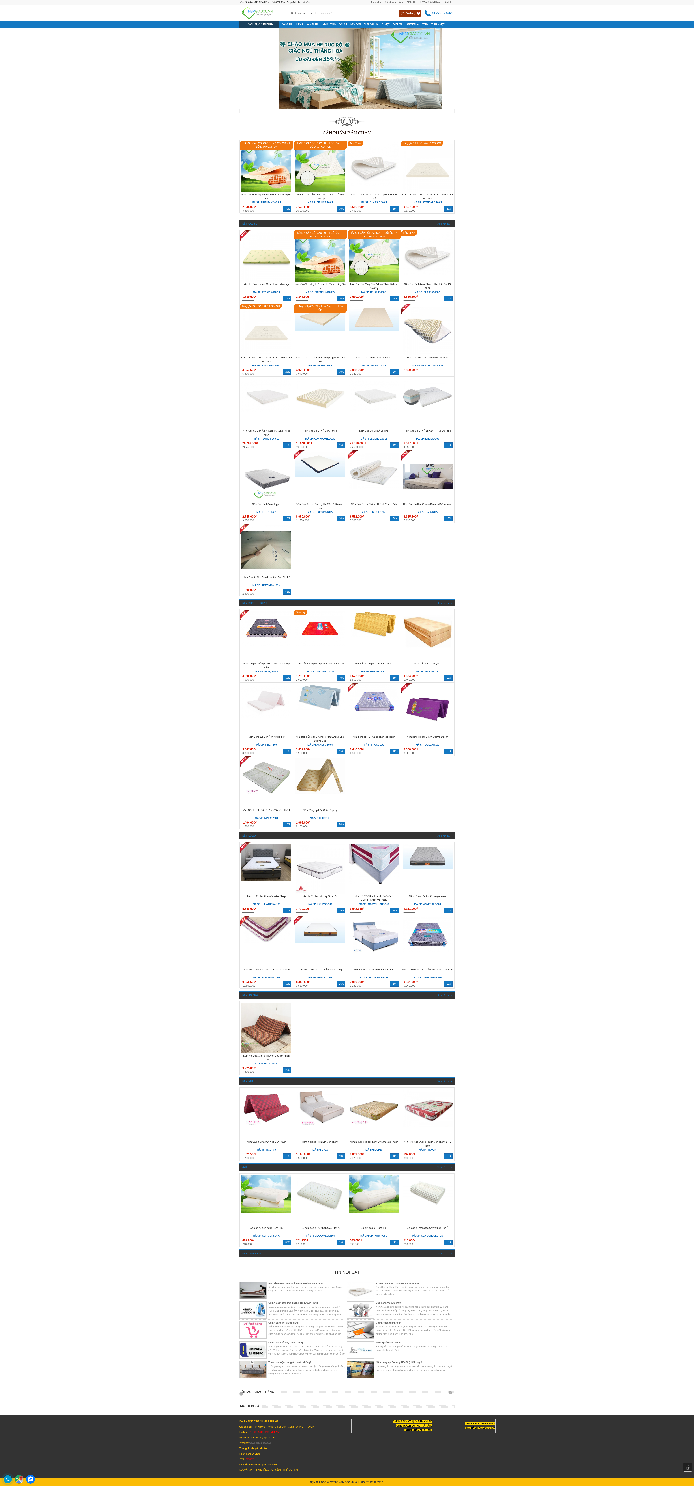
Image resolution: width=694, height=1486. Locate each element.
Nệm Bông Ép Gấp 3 (254, 603)
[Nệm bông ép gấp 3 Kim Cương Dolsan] (428, 733)
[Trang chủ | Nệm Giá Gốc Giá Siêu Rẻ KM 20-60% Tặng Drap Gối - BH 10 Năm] (261, 18)
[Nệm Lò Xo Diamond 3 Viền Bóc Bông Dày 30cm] (428, 950)
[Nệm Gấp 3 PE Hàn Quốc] (428, 647)
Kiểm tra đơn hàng (394, 2)
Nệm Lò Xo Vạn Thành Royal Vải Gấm (374, 969)
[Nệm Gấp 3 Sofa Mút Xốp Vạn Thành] (266, 1126)
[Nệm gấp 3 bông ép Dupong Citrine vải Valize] (320, 644)
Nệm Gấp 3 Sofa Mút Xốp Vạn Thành (266, 1141)
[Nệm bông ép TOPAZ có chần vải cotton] (374, 718)
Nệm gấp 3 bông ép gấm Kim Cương (374, 663)
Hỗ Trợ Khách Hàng (430, 2)
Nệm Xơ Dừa (250, 995)
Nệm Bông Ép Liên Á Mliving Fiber (266, 737)
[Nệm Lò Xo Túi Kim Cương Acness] (428, 868)
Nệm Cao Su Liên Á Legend (373, 430)
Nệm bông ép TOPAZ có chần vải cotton (374, 737)
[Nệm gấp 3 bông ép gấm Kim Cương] (374, 635)
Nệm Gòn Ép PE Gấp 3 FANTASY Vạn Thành (266, 810)
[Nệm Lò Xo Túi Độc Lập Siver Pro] (320, 892)
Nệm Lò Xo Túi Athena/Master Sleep (266, 896)
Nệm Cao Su (249, 223)
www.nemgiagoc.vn (260, 1443)
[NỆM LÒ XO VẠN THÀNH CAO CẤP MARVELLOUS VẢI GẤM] (374, 883)
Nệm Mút (247, 1081)
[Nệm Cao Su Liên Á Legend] (374, 410)
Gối (244, 1167)
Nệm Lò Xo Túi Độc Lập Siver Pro (320, 896)
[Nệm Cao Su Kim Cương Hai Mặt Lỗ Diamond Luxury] (320, 476)
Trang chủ (376, 2)
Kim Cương (329, 24)
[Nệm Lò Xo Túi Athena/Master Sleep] (266, 880)
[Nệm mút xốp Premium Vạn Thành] (320, 1126)
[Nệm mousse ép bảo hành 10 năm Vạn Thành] (374, 1126)
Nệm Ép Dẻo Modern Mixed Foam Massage (266, 284)
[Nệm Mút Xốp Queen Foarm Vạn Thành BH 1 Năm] (428, 1126)
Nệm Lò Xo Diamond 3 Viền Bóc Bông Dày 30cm (427, 969)
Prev (242, 1394)
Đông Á (343, 24)
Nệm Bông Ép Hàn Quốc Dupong (320, 810)
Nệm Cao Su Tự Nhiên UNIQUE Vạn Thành (374, 504)
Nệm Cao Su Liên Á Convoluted (320, 430)
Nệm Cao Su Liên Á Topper (266, 504)
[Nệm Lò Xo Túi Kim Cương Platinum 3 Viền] (266, 941)
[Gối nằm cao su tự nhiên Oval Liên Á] (320, 1212)
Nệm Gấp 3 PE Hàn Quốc (427, 663)
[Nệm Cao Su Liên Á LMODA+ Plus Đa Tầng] (428, 415)
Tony (425, 24)
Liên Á (299, 24)
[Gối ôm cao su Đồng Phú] (374, 1212)
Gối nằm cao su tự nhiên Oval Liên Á (320, 1228)
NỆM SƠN (355, 24)
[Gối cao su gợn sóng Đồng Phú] (266, 1212)
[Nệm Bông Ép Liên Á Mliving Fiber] (266, 716)
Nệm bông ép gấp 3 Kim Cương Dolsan (427, 737)
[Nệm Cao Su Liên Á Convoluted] (320, 415)
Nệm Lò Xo (249, 835)
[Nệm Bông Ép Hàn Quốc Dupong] (320, 794)
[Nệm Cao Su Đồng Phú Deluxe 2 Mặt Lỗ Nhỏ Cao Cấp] (320, 191)
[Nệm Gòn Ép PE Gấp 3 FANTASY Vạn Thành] (266, 798)
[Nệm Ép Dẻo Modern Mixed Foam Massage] (266, 280)
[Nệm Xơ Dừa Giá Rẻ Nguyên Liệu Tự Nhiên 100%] (266, 1052)
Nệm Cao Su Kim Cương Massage (373, 357)
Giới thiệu (411, 2)
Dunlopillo (371, 24)
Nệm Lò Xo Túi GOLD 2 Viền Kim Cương (320, 969)
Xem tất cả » (444, 223)
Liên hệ (447, 2)
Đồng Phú (287, 24)
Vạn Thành (313, 24)
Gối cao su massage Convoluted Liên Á (427, 1228)
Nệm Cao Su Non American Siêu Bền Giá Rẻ (266, 577)
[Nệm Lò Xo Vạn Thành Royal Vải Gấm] (374, 953)
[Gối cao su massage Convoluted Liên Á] (428, 1205)
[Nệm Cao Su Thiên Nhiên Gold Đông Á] (428, 354)
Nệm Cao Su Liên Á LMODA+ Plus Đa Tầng (427, 430)
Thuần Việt (437, 24)
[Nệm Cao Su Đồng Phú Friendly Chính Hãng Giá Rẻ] (266, 191)
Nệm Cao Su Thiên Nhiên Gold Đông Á (427, 357)
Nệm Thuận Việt (252, 1253)
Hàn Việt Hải (412, 24)
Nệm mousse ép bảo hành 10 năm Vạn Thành (374, 1141)
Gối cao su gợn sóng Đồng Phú (266, 1228)
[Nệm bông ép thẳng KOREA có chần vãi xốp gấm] (266, 644)
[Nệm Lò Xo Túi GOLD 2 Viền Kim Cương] (320, 941)
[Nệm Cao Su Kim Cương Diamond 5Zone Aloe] (428, 500)
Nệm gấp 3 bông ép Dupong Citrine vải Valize (320, 663)
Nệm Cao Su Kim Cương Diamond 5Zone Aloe (427, 504)
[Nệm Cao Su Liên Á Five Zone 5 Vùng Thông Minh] (266, 410)
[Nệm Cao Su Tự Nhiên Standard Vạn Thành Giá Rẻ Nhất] (428, 191)
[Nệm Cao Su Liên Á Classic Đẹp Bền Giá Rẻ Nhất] (374, 184)
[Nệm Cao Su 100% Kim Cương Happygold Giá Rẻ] (320, 329)
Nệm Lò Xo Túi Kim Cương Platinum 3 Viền (266, 969)
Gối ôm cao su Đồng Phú (374, 1228)
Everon (397, 24)
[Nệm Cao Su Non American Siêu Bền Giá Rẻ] (266, 574)
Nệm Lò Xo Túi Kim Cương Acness (427, 896)
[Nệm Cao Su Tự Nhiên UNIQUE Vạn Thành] (374, 488)
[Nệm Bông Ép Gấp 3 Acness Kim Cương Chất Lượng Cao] (320, 709)
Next (452, 1394)
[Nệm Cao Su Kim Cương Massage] (374, 329)
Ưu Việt (385, 24)
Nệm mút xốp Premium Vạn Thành (320, 1141)
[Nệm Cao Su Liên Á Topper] (266, 500)
